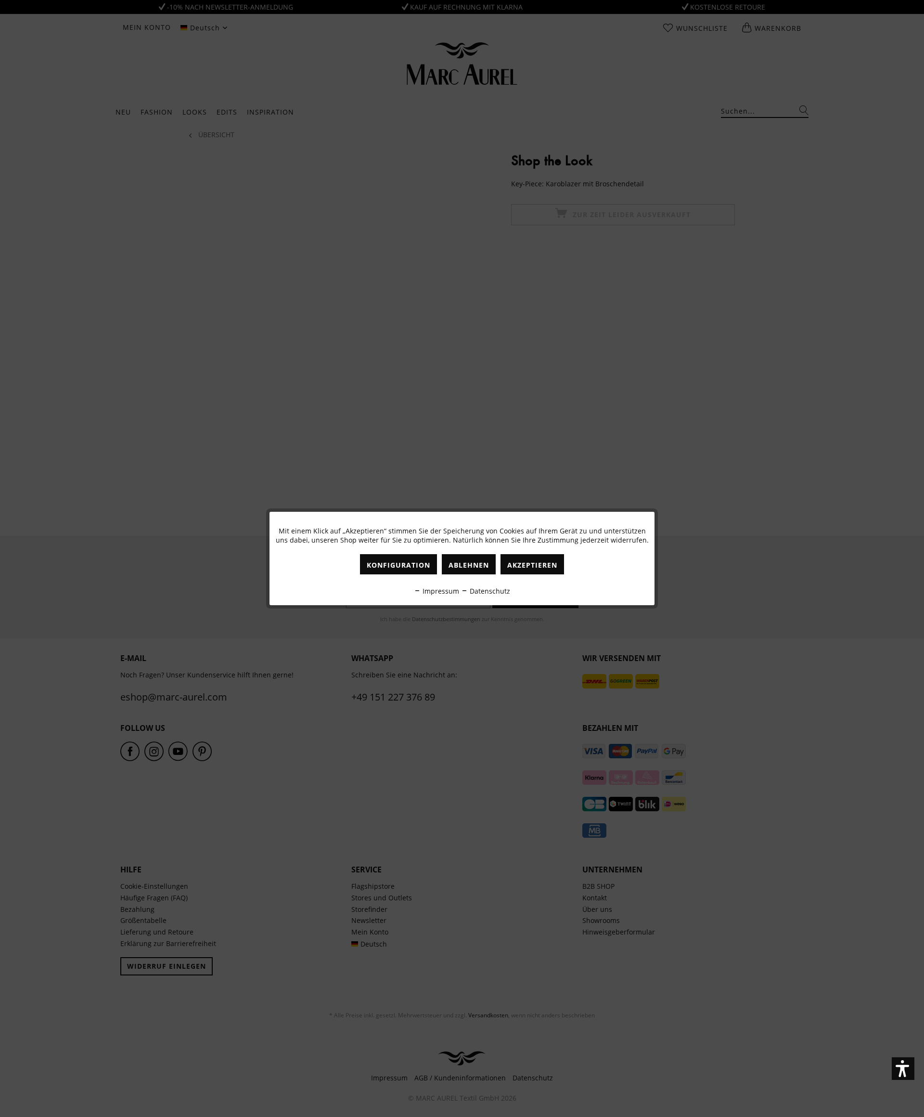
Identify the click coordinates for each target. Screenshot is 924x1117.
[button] (903, 1068)
